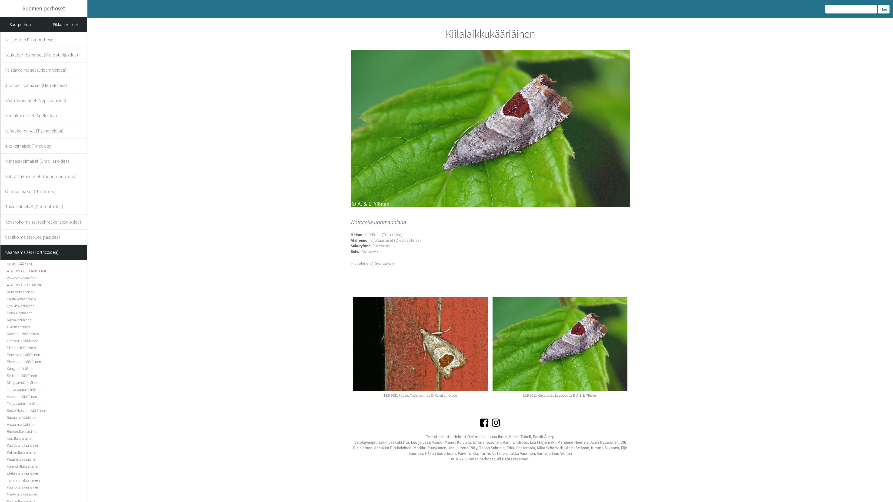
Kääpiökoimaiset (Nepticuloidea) (35, 100)
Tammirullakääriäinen (23, 480)
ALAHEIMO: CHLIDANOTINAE (27, 271)
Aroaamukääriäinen (21, 424)
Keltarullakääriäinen (22, 452)
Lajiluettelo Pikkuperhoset (30, 40)
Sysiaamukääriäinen (22, 375)
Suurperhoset (22, 24)
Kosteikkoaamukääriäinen (26, 410)
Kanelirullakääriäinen (23, 333)
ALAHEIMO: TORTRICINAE (25, 285)
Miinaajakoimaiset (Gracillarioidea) (37, 161)
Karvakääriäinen (19, 319)
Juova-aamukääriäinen (24, 389)
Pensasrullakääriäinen (23, 354)
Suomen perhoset (43, 8)
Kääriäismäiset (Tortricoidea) (32, 252)
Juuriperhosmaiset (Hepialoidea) (36, 85)
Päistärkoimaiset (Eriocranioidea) (36, 70)
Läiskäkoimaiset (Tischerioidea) (34, 131)
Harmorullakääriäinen (23, 466)
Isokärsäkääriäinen (21, 292)
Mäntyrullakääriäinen (22, 494)
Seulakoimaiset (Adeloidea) (31, 115)
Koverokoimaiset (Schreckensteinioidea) (43, 222)
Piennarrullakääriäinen (24, 361)
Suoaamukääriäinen (22, 417)
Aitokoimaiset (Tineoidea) (29, 146)
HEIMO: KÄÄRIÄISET (21, 264)
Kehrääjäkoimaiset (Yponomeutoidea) (41, 176)
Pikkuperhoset (65, 24)
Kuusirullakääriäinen (22, 459)
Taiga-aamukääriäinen (23, 403)
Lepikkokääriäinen (20, 306)
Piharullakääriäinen (21, 347)
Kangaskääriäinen (20, 368)
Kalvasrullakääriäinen (23, 445)
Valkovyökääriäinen (21, 278)
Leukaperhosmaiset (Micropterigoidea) (41, 55)
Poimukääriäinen (19, 312)
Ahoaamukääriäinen (22, 396)
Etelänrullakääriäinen (23, 473)
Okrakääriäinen (18, 326)
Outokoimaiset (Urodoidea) (31, 191)
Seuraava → (385, 263)
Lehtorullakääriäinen (22, 340)
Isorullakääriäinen (20, 438)
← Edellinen (361, 263)
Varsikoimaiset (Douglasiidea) (32, 237)
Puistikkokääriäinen (21, 299)
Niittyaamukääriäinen (23, 382)
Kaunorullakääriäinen (23, 487)
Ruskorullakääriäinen (22, 431)
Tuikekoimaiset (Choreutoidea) (34, 206)
